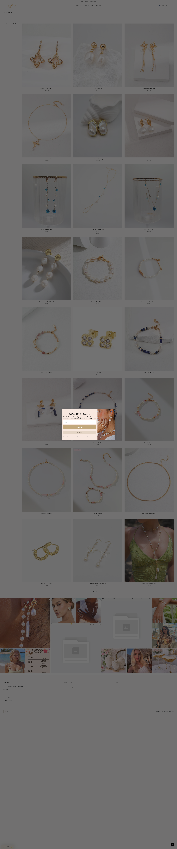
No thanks (79, 432)
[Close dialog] (113, 411)
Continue (79, 427)
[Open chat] (172, 844)
